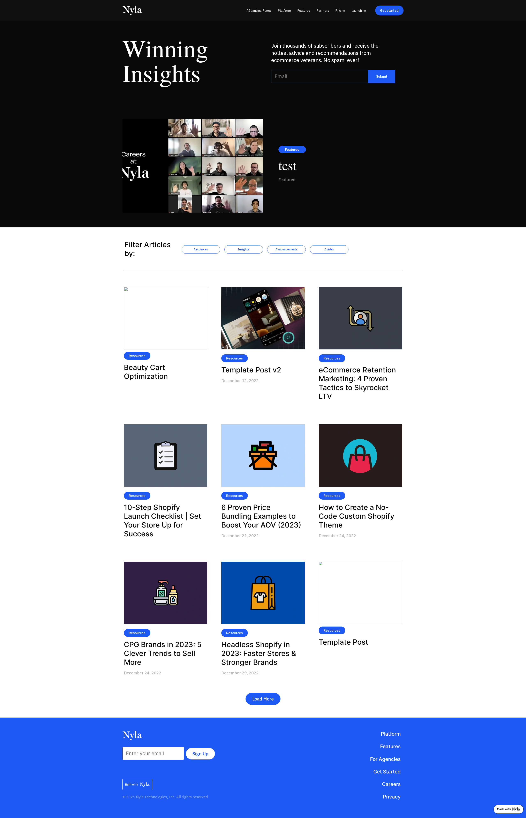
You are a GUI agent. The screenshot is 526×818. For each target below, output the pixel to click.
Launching (359, 11)
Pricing (340, 11)
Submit (381, 76)
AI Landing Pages (259, 11)
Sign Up (200, 754)
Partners (322, 11)
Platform (284, 11)
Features (303, 11)
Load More (263, 699)
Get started (389, 10)
